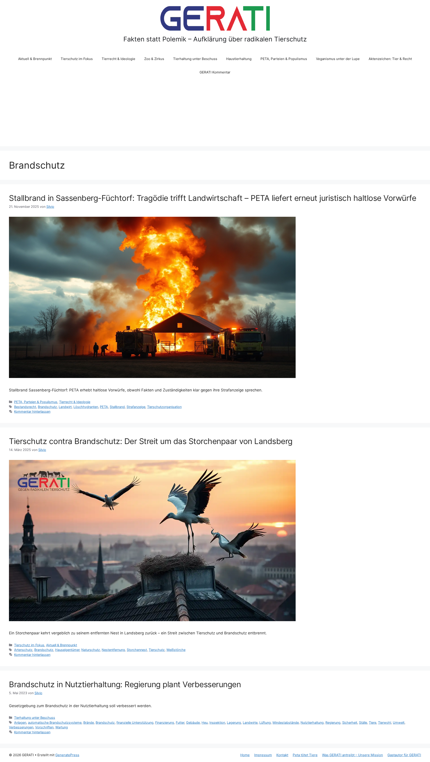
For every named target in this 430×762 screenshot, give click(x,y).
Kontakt (282, 755)
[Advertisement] (215, 112)
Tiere (372, 722)
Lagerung (234, 722)
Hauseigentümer (67, 650)
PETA (104, 407)
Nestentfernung (113, 650)
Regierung (332, 722)
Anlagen (20, 722)
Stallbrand (117, 407)
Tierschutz (157, 650)
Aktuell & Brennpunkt (35, 59)
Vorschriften (44, 727)
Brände (88, 722)
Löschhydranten (85, 407)
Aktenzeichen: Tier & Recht (390, 59)
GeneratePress (67, 755)
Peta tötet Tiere (305, 755)
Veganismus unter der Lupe (338, 59)
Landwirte (250, 722)
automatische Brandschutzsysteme (55, 722)
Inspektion (217, 722)
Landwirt (65, 407)
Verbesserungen (21, 727)
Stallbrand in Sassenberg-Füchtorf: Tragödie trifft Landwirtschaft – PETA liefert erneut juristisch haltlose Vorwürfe (212, 198)
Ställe (363, 722)
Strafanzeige (136, 407)
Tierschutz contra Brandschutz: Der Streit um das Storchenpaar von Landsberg (150, 441)
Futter (180, 722)
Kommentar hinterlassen (32, 411)
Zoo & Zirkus (154, 59)
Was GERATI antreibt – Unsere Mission (352, 755)
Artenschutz (23, 650)
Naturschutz (90, 650)
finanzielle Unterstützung (134, 722)
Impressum (263, 755)
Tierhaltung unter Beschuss (195, 59)
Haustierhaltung (239, 59)
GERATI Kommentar (215, 72)
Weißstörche (175, 650)
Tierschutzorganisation (164, 407)
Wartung (61, 727)
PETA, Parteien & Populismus (283, 59)
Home (245, 755)
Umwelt (398, 722)
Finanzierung (164, 722)
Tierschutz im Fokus (77, 59)
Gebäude (193, 722)
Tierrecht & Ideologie (118, 59)
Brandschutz (47, 407)
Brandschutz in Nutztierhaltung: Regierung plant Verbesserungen (125, 684)
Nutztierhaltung (312, 722)
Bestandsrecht (25, 407)
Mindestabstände (286, 722)
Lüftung (265, 722)
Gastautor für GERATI (404, 755)
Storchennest (137, 650)
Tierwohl (384, 722)
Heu (205, 722)
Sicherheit (349, 722)
